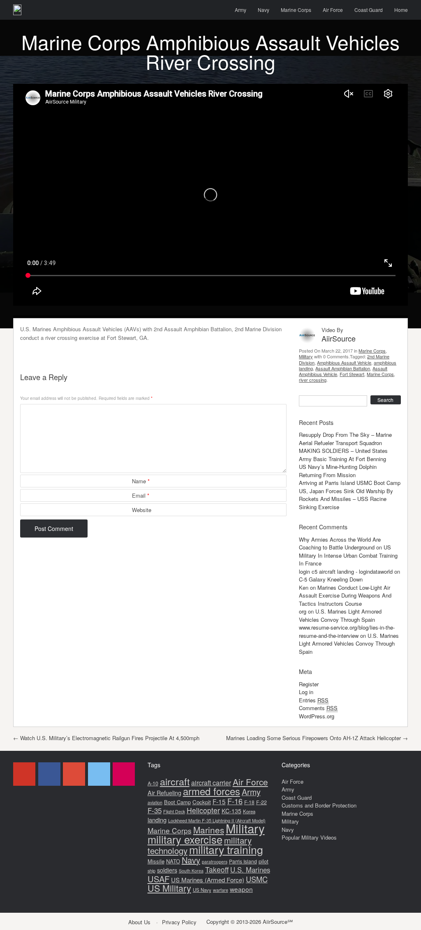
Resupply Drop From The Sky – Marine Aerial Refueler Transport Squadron (345, 439)
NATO (173, 861)
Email (140, 495)
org (302, 611)
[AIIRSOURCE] (17, 10)
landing (157, 819)
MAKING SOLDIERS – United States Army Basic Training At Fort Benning (343, 455)
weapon (241, 888)
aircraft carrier (211, 782)
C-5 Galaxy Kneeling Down (331, 579)
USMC (257, 879)
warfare (220, 889)
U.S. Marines (250, 870)
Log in (306, 692)
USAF (158, 879)
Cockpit (201, 802)
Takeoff (217, 869)
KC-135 (231, 811)
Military (306, 356)
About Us (139, 922)
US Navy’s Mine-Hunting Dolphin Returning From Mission (338, 471)
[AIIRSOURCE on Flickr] (124, 774)
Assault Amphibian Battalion (342, 368)
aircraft (175, 781)
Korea (249, 811)
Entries (313, 700)
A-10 (153, 783)
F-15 (219, 801)
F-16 (235, 801)
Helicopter (203, 810)
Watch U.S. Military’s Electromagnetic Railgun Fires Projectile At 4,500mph (106, 738)
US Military (169, 888)
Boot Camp (177, 802)
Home (401, 9)
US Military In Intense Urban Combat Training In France (348, 555)
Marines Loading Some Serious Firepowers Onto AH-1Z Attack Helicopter (317, 738)
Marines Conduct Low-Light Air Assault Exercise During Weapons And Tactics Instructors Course (345, 595)
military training (226, 849)
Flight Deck (174, 811)
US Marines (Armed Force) (207, 879)
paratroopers (214, 861)
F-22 (261, 802)
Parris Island (243, 861)
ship (151, 870)
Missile (156, 861)
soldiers (167, 870)
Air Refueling (164, 792)
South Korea (191, 871)
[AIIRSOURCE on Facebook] (49, 774)
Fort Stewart (352, 374)
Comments (318, 708)
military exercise (185, 839)
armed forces (211, 791)
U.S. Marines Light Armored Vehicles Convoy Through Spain (340, 615)
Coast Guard (368, 9)
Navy (263, 9)
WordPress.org (316, 716)
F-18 (249, 801)
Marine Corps (296, 9)
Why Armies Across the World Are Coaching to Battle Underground (340, 543)
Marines (208, 830)
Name (141, 481)
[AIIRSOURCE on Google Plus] (74, 774)
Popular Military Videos (309, 837)
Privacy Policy (179, 922)
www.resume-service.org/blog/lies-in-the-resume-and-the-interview (347, 631)
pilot (263, 861)
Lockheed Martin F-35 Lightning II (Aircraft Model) (217, 820)
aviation (155, 802)
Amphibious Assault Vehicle (344, 362)
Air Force (333, 9)
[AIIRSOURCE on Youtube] (24, 774)
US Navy (202, 889)
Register (309, 684)
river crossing (312, 379)
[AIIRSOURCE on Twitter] (99, 774)
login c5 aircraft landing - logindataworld (346, 571)
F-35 (155, 810)
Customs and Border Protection (319, 805)
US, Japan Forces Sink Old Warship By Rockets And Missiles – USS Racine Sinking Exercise (346, 499)
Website (141, 509)
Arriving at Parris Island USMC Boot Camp (349, 483)
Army (240, 9)
